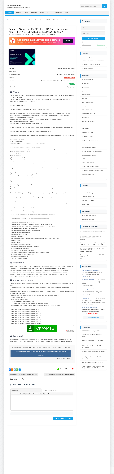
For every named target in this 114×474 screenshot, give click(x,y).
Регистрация (101, 45)
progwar (85, 313)
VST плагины (85, 204)
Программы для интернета (89, 143)
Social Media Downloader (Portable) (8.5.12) (92, 335)
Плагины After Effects (88, 189)
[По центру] (26, 394)
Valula (84, 276)
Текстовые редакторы (88, 174)
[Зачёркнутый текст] (20, 394)
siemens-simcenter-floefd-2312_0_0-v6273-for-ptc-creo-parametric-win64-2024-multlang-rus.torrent (41, 353)
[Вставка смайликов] (33, 394)
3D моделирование (87, 79)
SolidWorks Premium (88, 279)
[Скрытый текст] (40, 394)
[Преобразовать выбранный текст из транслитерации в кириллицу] (45, 394)
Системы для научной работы (90, 166)
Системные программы (88, 57)
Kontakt (82, 258)
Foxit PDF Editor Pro (86, 251)
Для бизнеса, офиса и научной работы (23, 20)
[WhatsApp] (17, 369)
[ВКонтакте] (10, 369)
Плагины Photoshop (87, 193)
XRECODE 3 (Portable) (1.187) (90, 331)
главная (9, 12)
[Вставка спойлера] (48, 394)
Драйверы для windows (88, 121)
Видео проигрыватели (88, 102)
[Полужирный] (12, 394)
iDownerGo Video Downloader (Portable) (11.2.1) (93, 352)
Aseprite (82, 239)
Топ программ (57, 12)
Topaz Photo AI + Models (89, 307)
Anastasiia (85, 294)
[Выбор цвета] (36, 394)
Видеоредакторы (86, 106)
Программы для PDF (88, 136)
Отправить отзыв (64, 418)
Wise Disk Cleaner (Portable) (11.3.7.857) (93, 362)
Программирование (87, 68)
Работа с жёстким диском (89, 147)
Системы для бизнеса (88, 162)
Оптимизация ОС (87, 128)
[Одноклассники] (12, 369)
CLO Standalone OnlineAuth (90, 270)
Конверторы (85, 125)
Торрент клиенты (87, 178)
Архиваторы (85, 87)
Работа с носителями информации (92, 151)
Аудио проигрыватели (88, 90)
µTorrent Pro (85, 298)
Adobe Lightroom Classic (89, 289)
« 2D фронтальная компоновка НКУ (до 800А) (23, 374)
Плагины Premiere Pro (88, 196)
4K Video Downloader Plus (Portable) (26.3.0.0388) (92, 346)
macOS (42, 12)
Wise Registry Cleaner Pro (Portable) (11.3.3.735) (92, 357)
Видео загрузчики (87, 109)
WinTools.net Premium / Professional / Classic (93, 245)
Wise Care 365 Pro (85, 233)
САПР (83, 159)
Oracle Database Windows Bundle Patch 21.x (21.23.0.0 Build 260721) (93, 367)
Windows (18, 12)
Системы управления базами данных (92, 170)
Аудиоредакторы (86, 94)
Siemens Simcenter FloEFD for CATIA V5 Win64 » (60, 374)
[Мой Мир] (20, 369)
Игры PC (67, 12)
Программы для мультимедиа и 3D (92, 64)
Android (34, 12)
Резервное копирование (89, 155)
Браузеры (84, 98)
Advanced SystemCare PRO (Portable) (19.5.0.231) (92, 341)
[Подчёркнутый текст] (17, 394)
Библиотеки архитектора (89, 215)
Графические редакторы (89, 113)
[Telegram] (15, 369)
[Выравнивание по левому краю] (24, 394)
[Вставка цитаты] (43, 394)
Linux (26, 12)
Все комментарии (93, 317)
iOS (48, 12)
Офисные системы (87, 132)
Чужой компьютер (87, 42)
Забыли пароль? (86, 45)
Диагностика (85, 117)
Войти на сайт (93, 38)
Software (9, 20)
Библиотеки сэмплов (88, 219)
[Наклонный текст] (15, 394)
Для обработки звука (88, 200)
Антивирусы (85, 83)
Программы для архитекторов (90, 140)
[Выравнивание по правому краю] (29, 394)
